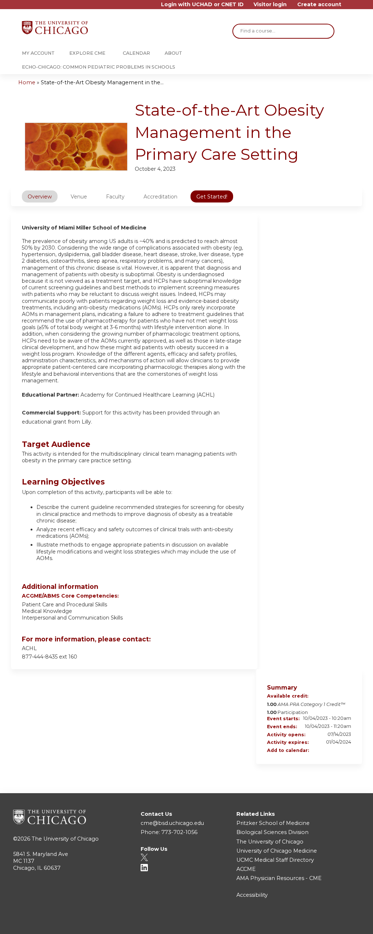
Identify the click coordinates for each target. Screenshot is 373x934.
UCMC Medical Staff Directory (275, 860)
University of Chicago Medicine (276, 851)
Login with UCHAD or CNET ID (202, 4)
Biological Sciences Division (272, 832)
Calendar (136, 53)
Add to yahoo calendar (326, 750)
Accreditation (160, 196)
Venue (79, 196)
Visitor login (270, 4)
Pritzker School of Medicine (273, 823)
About (173, 53)
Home (26, 82)
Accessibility (252, 895)
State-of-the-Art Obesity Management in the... (102, 82)
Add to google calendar (317, 750)
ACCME (246, 869)
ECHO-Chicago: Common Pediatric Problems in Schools (98, 67)
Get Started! (211, 196)
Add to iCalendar (335, 750)
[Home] (55, 27)
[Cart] (349, 7)
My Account (38, 53)
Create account (319, 4)
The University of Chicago (65, 838)
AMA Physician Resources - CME (279, 878)
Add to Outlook (345, 750)
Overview (40, 196)
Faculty (115, 196)
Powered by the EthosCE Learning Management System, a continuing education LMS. (336, 922)
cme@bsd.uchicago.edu (172, 823)
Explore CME (87, 53)
